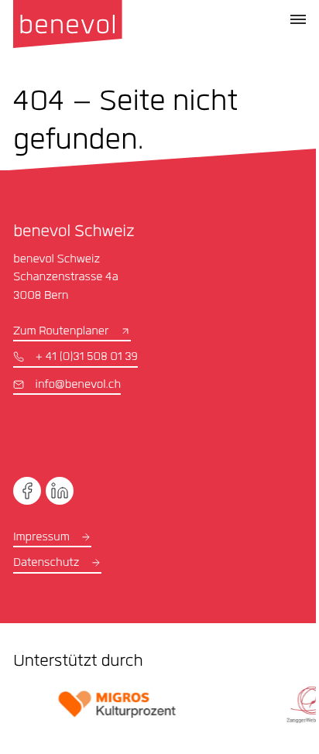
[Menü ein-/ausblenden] (298, 19)
